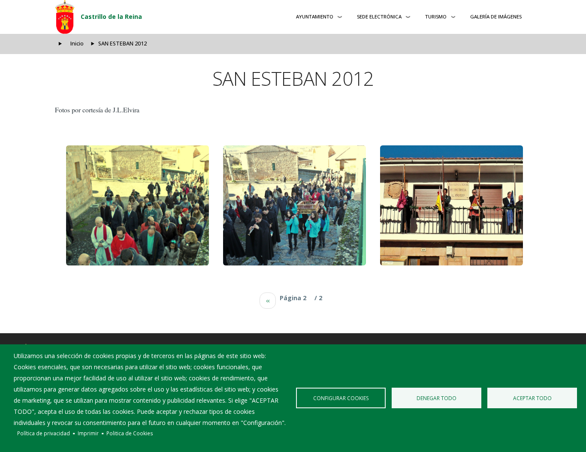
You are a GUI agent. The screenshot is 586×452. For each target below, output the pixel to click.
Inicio (77, 43)
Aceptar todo (532, 398)
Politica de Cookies (129, 433)
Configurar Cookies (341, 398)
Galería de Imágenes (496, 16)
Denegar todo (436, 398)
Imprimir (88, 433)
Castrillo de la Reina (111, 16)
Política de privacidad (43, 433)
